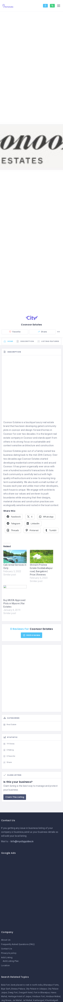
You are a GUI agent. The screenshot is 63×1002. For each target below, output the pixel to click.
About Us (5, 940)
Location (5, 965)
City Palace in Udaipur (36, 989)
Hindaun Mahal (53, 996)
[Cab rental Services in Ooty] (15, 556)
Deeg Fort (13, 992)
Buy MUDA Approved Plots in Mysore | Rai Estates (14, 603)
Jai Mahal (17, 1000)
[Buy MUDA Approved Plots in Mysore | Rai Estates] (15, 591)
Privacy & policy (8, 953)
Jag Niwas (6, 1000)
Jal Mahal (27, 1000)
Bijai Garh (5, 989)
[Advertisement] (31, 389)
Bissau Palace (18, 989)
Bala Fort (5, 985)
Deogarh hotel (26, 992)
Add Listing (6, 957)
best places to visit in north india (26, 985)
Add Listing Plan (11, 961)
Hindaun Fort (38, 996)
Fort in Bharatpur (42, 992)
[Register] (52, 5)
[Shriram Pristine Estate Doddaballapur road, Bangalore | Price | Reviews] (41, 556)
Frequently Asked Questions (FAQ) (18, 944)
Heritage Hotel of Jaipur (19, 996)
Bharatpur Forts (50, 985)
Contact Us (6, 948)
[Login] (45, 5)
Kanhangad (38, 1000)
